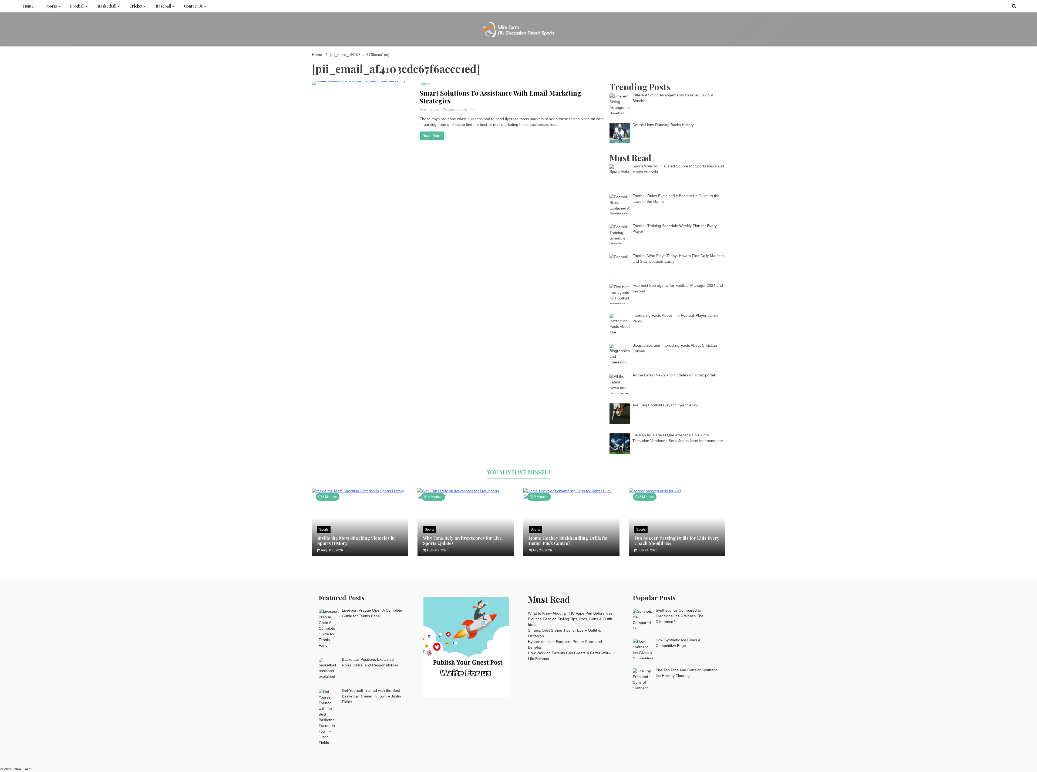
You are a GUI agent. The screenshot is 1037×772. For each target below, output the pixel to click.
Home (28, 6)
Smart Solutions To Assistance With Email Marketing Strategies (500, 97)
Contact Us (193, 6)
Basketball (106, 6)
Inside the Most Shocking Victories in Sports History (356, 540)
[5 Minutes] (360, 491)
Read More (432, 135)
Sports (51, 6)
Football (77, 6)
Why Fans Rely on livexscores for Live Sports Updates (462, 540)
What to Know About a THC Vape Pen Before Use (570, 613)
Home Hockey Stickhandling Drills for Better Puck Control (568, 540)
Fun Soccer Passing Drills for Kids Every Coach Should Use (676, 540)
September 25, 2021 (460, 110)
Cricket (136, 6)
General (426, 84)
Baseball (163, 6)
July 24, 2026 (541, 550)
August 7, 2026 (331, 550)
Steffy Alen (431, 110)
